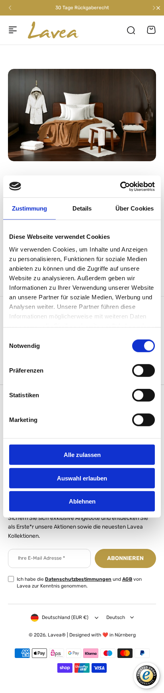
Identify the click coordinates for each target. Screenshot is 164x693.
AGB (127, 579)
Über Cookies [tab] (134, 208)
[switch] (143, 370)
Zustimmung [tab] (29, 208)
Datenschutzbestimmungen (78, 579)
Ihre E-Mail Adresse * (41, 558)
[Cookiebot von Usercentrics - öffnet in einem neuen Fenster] (120, 186)
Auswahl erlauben (82, 477)
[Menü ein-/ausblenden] (12, 30)
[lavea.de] (53, 30)
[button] (10, 8)
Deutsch (115, 617)
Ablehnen (82, 501)
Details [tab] (82, 208)
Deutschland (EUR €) (65, 617)
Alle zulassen (82, 454)
